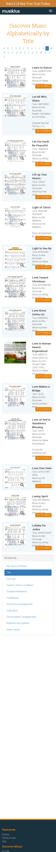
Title (9, 572)
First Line (11, 579)
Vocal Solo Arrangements (20, 604)
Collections (12, 610)
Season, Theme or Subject (20, 585)
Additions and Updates (18, 623)
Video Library (13, 629)
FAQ (4, 841)
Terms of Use (9, 838)
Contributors (13, 598)
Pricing (5, 834)
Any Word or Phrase (17, 566)
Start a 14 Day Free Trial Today (28, 4)
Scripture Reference (17, 591)
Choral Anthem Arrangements (21, 617)
